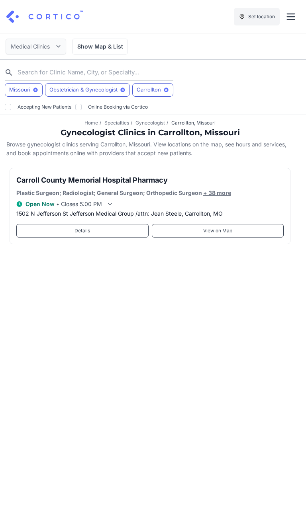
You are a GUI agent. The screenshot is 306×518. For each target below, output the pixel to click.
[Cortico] (44, 16)
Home (91, 123)
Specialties (116, 123)
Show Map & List (100, 46)
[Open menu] (291, 16)
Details (82, 231)
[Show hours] (110, 204)
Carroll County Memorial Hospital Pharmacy (92, 180)
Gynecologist (150, 123)
